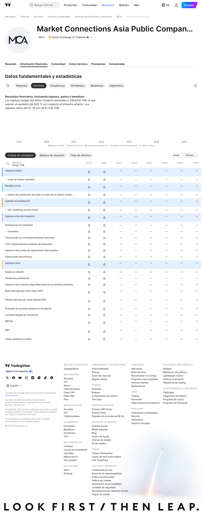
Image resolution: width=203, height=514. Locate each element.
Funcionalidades (100, 368)
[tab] (22, 85)
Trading (135, 396)
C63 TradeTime (100, 460)
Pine (66, 399)
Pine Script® (70, 460)
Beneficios (69, 429)
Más (136, 5)
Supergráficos (71, 368)
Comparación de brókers (105, 396)
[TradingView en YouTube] (20, 378)
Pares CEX (69, 392)
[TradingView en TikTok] (45, 378)
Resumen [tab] (10, 64)
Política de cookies (101, 480)
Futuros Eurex (99, 412)
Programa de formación (175, 402)
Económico (69, 426)
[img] (87, 37)
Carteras (68, 446)
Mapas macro (71, 456)
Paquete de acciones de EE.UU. (108, 416)
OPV (66, 436)
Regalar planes (99, 379)
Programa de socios (173, 399)
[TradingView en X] (7, 378)
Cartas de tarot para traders (106, 456)
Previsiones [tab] (98, 64)
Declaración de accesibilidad (107, 484)
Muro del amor (138, 372)
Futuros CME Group (102, 409)
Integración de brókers (175, 396)
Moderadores (138, 386)
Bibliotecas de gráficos (175, 372)
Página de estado (101, 494)
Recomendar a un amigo (144, 375)
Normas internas (139, 382)
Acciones (68, 378)
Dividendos (69, 433)
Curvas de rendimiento (75, 449)
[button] (79, 5)
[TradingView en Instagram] (26, 378)
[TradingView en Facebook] (13, 378)
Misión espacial (100, 429)
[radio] (176, 155)
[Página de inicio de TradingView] (8, 5)
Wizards (135, 416)
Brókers (124, 5)
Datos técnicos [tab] (78, 64)
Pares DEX (69, 396)
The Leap (97, 399)
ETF (66, 382)
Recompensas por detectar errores (110, 490)
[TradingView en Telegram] (39, 378)
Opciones (69, 453)
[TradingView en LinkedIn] (32, 378)
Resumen (96, 389)
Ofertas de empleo (101, 440)
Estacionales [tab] (117, 64)
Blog (94, 433)
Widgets (167, 368)
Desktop (68, 473)
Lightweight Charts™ (173, 375)
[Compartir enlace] (195, 85)
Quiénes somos (100, 426)
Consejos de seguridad (104, 487)
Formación (136, 399)
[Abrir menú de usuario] (176, 5)
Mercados (108, 5)
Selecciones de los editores (145, 402)
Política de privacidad (103, 477)
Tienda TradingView (102, 453)
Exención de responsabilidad (107, 473)
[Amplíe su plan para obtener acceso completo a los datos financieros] (89, 172)
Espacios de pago (140, 423)
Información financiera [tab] (33, 64)
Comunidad (89, 5)
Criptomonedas (72, 389)
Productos (70, 5)
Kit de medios (99, 443)
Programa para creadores (144, 379)
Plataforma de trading (174, 382)
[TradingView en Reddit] (51, 378)
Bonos (67, 385)
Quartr (36, 421)
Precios (95, 372)
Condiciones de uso (102, 470)
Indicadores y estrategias (144, 412)
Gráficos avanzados (173, 379)
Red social (136, 368)
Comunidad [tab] (58, 64)
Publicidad (168, 392)
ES (167, 5)
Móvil (66, 470)
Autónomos (137, 419)
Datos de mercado (101, 375)
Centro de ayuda (100, 436)
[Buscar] (7, 163)
